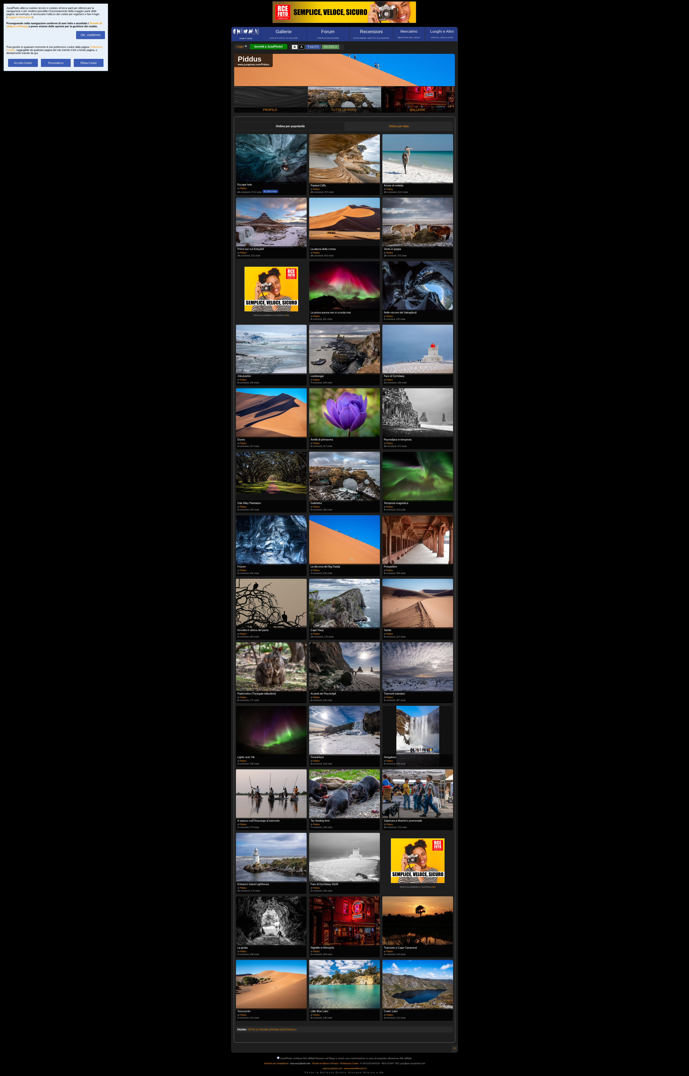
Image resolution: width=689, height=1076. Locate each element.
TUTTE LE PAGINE (257, 1029)
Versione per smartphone (276, 1063)
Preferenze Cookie (349, 1063)
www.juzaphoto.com (332, 1068)
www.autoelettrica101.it (355, 1068)
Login (241, 46)
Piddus (243, 188)
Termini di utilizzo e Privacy (325, 1063)
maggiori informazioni (19, 17)
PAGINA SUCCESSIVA (283, 1029)
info (286, 315)
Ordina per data (399, 126)
